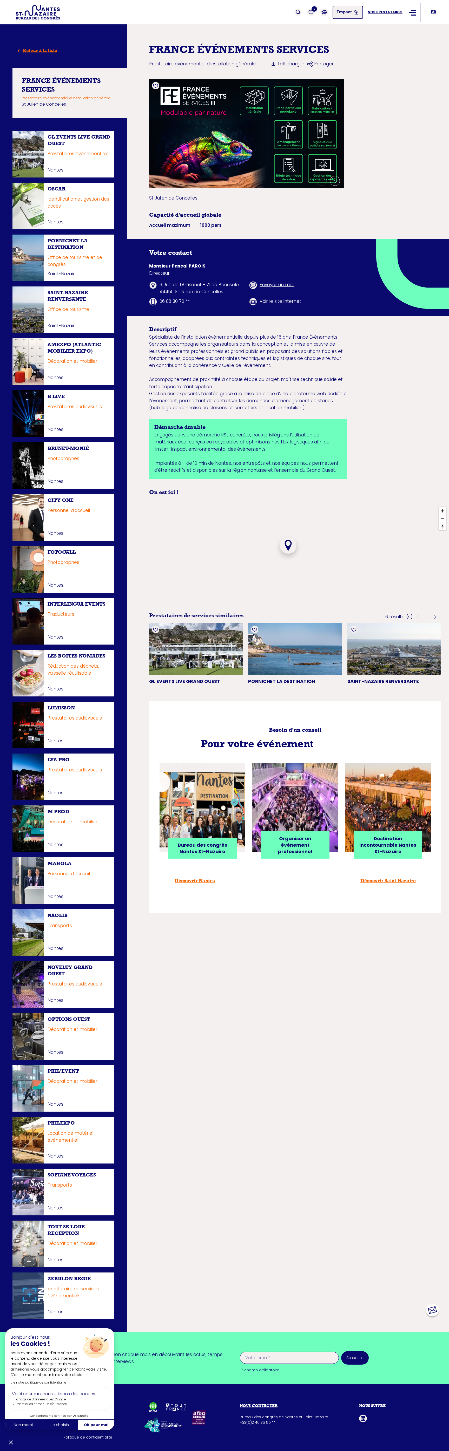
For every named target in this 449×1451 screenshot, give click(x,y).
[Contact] (324, 12)
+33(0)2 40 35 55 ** (257, 1422)
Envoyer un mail (277, 285)
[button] (321, 181)
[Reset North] (442, 526)
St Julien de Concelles (173, 198)
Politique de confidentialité (87, 1437)
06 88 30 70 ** (175, 301)
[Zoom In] (442, 511)
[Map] (288, 553)
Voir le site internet (280, 301)
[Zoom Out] (442, 519)
